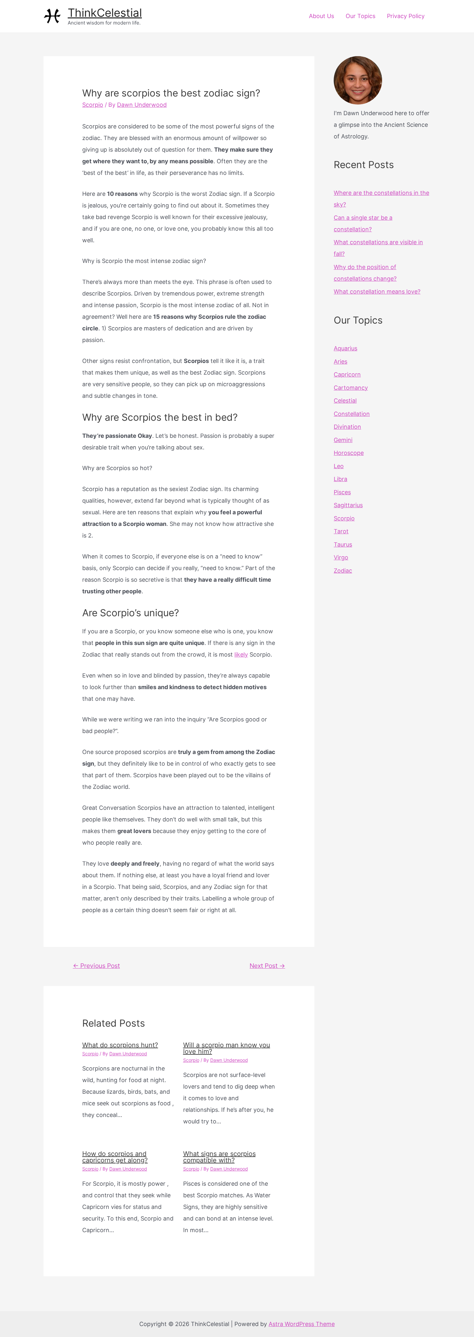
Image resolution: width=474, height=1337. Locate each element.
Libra (340, 479)
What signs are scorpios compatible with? (219, 1157)
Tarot (341, 531)
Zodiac (343, 570)
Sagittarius (348, 505)
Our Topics (360, 16)
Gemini (343, 440)
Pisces (342, 492)
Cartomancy (351, 387)
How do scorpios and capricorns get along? (115, 1157)
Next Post (267, 966)
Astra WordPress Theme (302, 1324)
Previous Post (96, 966)
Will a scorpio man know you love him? (226, 1048)
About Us (321, 16)
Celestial (345, 400)
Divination (347, 426)
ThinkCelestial (105, 12)
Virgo (341, 557)
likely (241, 654)
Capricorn (347, 374)
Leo (339, 466)
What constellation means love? (377, 291)
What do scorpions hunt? (120, 1045)
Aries (340, 361)
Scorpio (92, 104)
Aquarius (345, 348)
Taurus (343, 544)
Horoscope (349, 452)
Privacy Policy (406, 16)
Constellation (352, 413)
